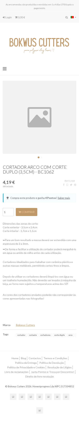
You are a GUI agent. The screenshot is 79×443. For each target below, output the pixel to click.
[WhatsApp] (67, 184)
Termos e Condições (55, 358)
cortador (21, 335)
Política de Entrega (26, 362)
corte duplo (59, 335)
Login (8, 17)
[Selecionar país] (73, 17)
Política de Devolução (51, 362)
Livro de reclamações (16, 371)
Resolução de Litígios (59, 367)
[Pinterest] (75, 184)
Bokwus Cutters (25, 324)
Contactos (35, 358)
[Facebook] (63, 184)
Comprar (28, 211)
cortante (33, 335)
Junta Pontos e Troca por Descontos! (52, 371)
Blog (23, 358)
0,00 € (21, 17)
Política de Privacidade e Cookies (26, 367)
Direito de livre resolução (39, 376)
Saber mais (64, 197)
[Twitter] (71, 184)
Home (15, 358)
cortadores (45, 335)
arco (71, 335)
